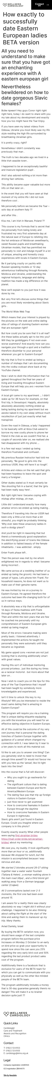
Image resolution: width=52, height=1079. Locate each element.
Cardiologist (9, 1028)
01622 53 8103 (13, 1048)
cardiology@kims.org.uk (17, 1053)
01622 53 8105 (13, 1050)
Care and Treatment (13, 1030)
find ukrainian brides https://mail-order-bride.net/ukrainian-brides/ (22, 839)
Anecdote (13, 1075)
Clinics (7, 1036)
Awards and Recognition (15, 1033)
